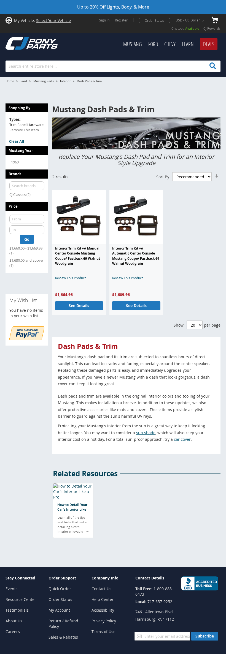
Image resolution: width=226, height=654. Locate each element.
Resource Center (21, 599)
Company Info (105, 578)
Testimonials (17, 610)
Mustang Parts (43, 81)
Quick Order (60, 588)
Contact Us (101, 588)
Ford (23, 81)
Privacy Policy (104, 620)
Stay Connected (20, 578)
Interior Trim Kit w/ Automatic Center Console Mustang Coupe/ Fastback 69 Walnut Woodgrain (135, 256)
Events (12, 588)
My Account (59, 610)
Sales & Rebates (63, 637)
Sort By (162, 176)
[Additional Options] (26, 338)
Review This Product (70, 278)
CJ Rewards (211, 28)
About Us (14, 620)
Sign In (104, 20)
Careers (13, 631)
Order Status (154, 20)
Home (10, 81)
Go (26, 239)
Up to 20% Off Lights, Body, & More (113, 7)
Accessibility (103, 610)
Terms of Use (103, 631)
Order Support (62, 578)
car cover (182, 439)
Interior (65, 81)
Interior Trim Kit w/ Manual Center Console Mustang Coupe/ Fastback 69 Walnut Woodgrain (77, 256)
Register (121, 20)
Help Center (103, 599)
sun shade (145, 432)
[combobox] (113, 66)
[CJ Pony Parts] (19, 43)
